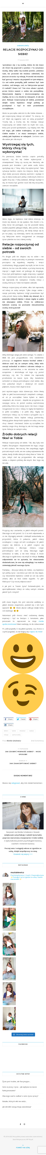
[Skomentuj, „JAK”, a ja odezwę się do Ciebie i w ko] (9, 894)
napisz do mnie (36, 631)
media (41, 621)
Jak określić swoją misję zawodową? (16, 1107)
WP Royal (29, 1139)
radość (31, 731)
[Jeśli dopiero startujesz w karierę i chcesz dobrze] (9, 944)
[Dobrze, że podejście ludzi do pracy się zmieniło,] (9, 993)
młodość (22, 731)
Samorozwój (23, 46)
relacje (6, 735)
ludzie (14, 731)
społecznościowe (9, 624)
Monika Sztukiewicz (14, 741)
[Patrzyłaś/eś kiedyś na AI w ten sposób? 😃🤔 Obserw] (9, 968)
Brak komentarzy (37, 741)
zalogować (15, 783)
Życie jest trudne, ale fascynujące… (16, 1081)
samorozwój (16, 735)
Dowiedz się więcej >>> (23, 854)
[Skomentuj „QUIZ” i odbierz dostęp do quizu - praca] (9, 919)
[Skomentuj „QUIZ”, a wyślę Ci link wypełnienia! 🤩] (9, 1018)
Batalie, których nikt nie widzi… (14, 1101)
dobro (6, 731)
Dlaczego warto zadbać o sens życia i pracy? (20, 1096)
